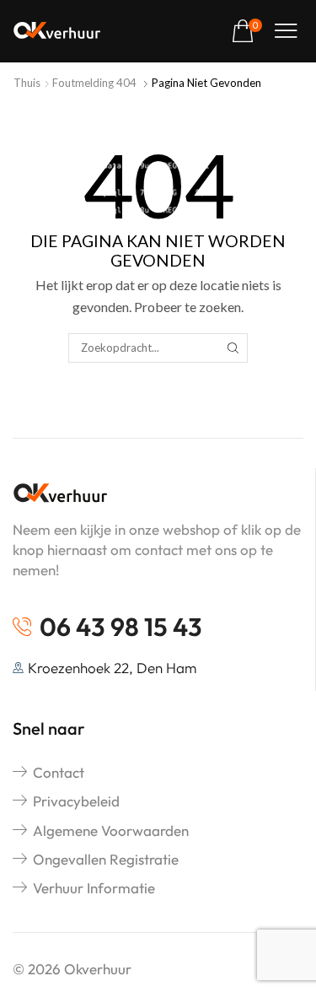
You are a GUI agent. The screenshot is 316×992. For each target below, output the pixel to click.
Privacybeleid (76, 801)
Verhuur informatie (94, 888)
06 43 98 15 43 (121, 627)
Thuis (26, 82)
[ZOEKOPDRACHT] (233, 347)
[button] (247, 31)
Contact (58, 772)
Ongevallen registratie (106, 859)
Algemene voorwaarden (111, 830)
